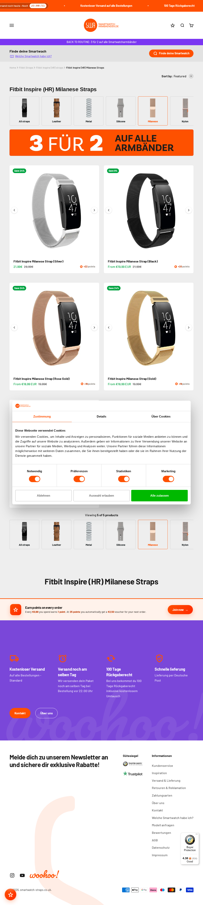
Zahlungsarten (162, 795)
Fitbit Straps (26, 67)
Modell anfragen (163, 825)
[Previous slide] (15, 111)
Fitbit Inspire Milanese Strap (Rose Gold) (41, 378)
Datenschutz (160, 847)
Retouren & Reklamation (169, 788)
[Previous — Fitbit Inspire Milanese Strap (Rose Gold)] (14, 327)
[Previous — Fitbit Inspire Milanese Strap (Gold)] (108, 327)
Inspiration (159, 773)
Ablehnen (43, 495)
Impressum (160, 855)
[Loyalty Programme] (10, 894)
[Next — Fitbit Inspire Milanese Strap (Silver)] (94, 210)
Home (13, 67)
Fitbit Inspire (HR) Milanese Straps (85, 67)
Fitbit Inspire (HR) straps (49, 67)
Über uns (46, 713)
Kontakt (20, 713)
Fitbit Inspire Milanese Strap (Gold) (132, 378)
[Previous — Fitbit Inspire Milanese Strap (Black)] (108, 210)
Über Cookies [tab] (160, 416)
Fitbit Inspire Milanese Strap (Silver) (38, 261)
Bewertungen (161, 832)
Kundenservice (162, 765)
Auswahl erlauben (101, 495)
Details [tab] (101, 416)
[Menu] (196, 835)
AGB (155, 840)
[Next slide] (187, 111)
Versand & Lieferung (166, 780)
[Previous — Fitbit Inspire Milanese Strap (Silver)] (14, 210)
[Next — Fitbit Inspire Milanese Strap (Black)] (189, 210)
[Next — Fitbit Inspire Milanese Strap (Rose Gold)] (94, 327)
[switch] (79, 479)
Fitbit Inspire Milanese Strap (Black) (133, 261)
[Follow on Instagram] (12, 875)
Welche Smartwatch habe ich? (33, 56)
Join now (178, 609)
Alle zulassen (159, 495)
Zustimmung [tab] (42, 416)
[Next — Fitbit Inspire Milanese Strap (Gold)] (189, 327)
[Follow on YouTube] (22, 875)
